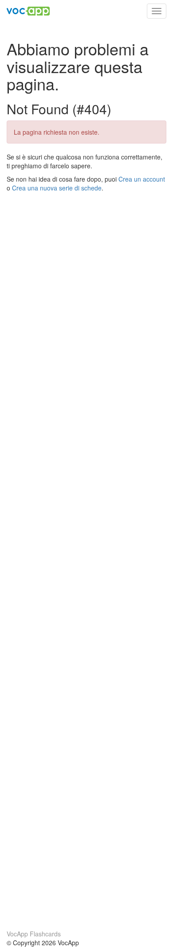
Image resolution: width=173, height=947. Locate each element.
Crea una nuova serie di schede (57, 187)
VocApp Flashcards (34, 933)
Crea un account (141, 179)
